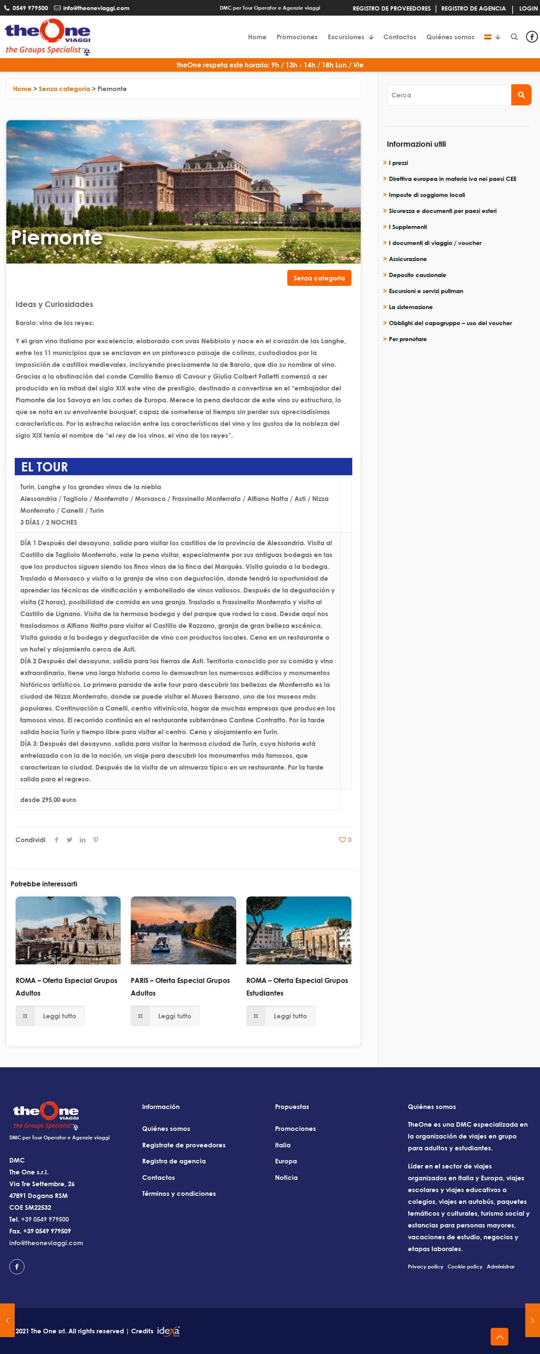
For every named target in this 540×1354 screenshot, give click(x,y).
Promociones (295, 1128)
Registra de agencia (174, 1161)
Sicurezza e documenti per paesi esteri (443, 210)
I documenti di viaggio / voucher (435, 242)
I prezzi (398, 162)
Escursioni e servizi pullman (426, 290)
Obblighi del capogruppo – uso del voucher (450, 322)
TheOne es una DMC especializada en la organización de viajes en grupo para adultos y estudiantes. (468, 1136)
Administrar (501, 1266)
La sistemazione (411, 306)
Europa (286, 1161)
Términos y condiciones (179, 1193)
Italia (283, 1145)
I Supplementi (408, 226)
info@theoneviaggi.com (46, 1242)
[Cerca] (521, 94)
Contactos (158, 1177)
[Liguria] (532, 1320)
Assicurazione (408, 258)
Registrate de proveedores (184, 1145)
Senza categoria (319, 278)
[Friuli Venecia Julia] (7, 1320)
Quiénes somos (166, 1128)
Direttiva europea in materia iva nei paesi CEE (452, 178)
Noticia (286, 1177)
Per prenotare (408, 338)
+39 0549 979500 (45, 1219)
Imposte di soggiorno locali (427, 194)
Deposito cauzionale (417, 274)
